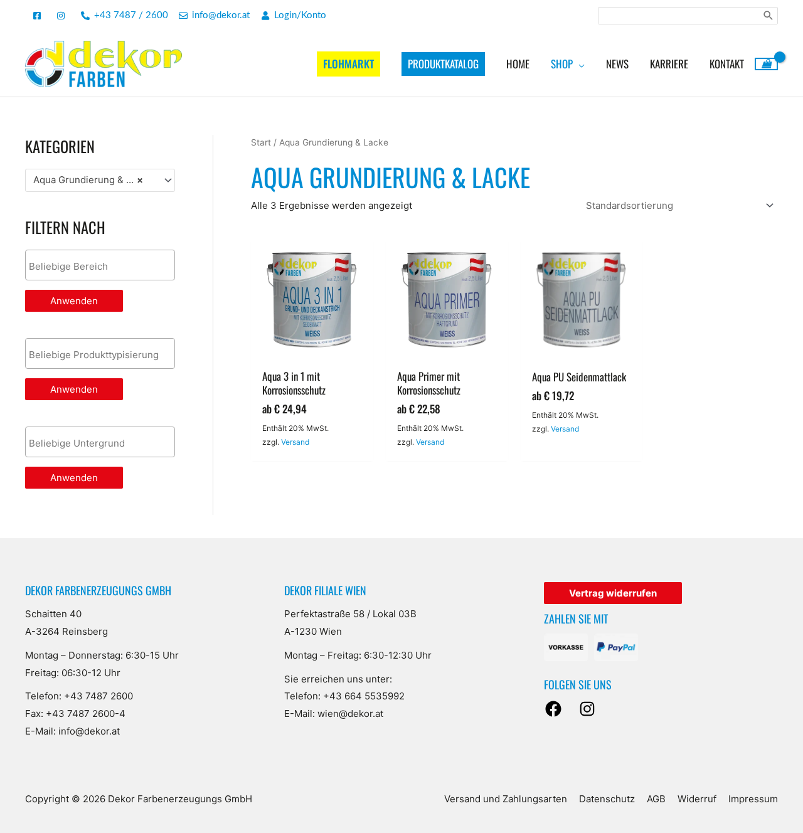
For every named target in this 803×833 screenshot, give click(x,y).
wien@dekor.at (350, 713)
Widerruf (697, 799)
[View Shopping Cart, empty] (766, 64)
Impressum (753, 799)
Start (261, 142)
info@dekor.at (89, 731)
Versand (295, 442)
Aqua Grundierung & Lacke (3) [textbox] (94, 180)
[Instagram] (587, 708)
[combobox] (100, 180)
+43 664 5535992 (364, 696)
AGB (656, 799)
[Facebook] (553, 708)
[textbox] (103, 266)
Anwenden (74, 301)
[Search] (768, 16)
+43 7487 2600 (98, 696)
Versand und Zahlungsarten (505, 799)
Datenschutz (607, 799)
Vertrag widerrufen (613, 593)
